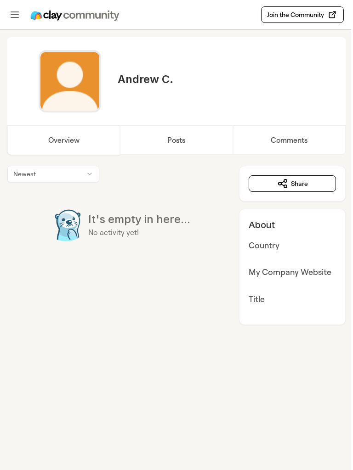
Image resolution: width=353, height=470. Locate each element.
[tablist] (176, 140)
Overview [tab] (64, 140)
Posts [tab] (176, 140)
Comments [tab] (289, 140)
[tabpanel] (176, 245)
